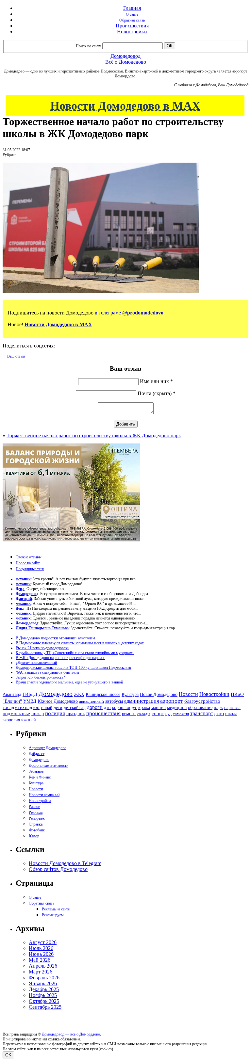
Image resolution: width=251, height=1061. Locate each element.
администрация (141, 701)
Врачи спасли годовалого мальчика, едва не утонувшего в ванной (69, 682)
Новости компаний (44, 795)
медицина (177, 707)
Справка (35, 824)
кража (144, 707)
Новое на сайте (28, 563)
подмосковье (16, 713)
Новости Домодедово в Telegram (65, 863)
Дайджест (36, 753)
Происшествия (132, 25)
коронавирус (124, 707)
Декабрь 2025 (44, 989)
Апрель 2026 (43, 966)
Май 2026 (39, 960)
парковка (232, 707)
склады (143, 713)
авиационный (91, 701)
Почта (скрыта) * (157, 393)
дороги (95, 707)
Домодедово (56, 693)
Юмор (34, 836)
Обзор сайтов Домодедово (58, 869)
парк (218, 707)
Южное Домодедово (58, 701)
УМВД (29, 701)
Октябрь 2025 (44, 1001)
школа (231, 713)
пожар (37, 713)
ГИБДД (30, 694)
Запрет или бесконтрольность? (40, 677)
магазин (158, 707)
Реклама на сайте (56, 909)
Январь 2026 (43, 983)
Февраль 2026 (44, 977)
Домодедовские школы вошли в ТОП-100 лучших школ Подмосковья (73, 667)
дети (58, 707)
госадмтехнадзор (21, 707)
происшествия (103, 713)
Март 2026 (40, 971)
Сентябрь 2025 (45, 1007)
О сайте (132, 14)
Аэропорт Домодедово (47, 748)
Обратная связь (132, 20)
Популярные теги (30, 569)
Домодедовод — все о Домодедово (71, 1034)
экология (11, 719)
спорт (158, 713)
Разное (34, 806)
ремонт (129, 713)
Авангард (12, 694)
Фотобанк (37, 830)
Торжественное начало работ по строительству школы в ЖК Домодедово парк (94, 435)
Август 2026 (43, 942)
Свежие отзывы (29, 557)
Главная (132, 8)
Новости (188, 694)
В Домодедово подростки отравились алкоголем (55, 638)
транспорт (201, 713)
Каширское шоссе (103, 694)
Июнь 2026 (41, 954)
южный (28, 719)
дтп (107, 707)
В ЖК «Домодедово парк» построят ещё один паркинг (60, 657)
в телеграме (129, 312)
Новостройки (132, 31)
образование (200, 707)
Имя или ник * (156, 381)
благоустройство (202, 701)
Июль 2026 (41, 948)
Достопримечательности (48, 765)
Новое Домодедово (158, 694)
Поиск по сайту (88, 46)
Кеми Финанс (40, 777)
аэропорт (171, 701)
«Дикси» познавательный (36, 662)
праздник (75, 713)
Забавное (36, 771)
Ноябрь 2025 (43, 995)
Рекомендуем (53, 915)
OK (8, 1055)
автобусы (114, 701)
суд (168, 713)
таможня (181, 713)
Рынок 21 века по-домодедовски (42, 648)
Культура (130, 694)
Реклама (35, 812)
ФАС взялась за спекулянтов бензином (47, 672)
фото (219, 713)
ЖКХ (79, 694)
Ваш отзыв (16, 356)
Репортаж (36, 818)
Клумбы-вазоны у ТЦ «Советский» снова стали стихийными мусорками (75, 653)
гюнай (46, 707)
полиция (55, 713)
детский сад (75, 707)
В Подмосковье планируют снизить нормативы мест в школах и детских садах (80, 643)
